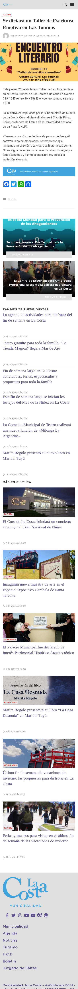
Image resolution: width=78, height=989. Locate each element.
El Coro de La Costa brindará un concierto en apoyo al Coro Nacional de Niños (37, 524)
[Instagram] (20, 915)
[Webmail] (46, 915)
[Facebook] (7, 915)
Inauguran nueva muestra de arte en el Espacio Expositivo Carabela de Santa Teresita (33, 590)
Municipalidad (15, 926)
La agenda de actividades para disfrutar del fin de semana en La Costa (37, 317)
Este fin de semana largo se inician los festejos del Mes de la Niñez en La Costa (36, 399)
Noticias (10, 940)
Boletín (9, 961)
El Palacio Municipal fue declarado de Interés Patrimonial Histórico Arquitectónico (38, 650)
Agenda (10, 933)
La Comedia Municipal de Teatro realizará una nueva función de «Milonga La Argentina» (37, 430)
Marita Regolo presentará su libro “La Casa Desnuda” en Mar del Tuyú (38, 713)
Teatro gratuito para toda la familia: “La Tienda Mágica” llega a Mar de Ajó (35, 346)
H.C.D (8, 954)
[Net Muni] (39, 915)
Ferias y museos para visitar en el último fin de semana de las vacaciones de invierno (38, 838)
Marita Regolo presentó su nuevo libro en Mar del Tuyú (36, 456)
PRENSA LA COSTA (25, 35)
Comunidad (10, 640)
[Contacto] (33, 915)
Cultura (7, 15)
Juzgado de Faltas (20, 968)
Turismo (10, 947)
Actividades (10, 702)
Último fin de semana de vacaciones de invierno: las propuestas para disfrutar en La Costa (38, 778)
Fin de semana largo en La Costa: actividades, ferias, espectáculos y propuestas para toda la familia (30, 376)
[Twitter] (13, 915)
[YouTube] (26, 915)
